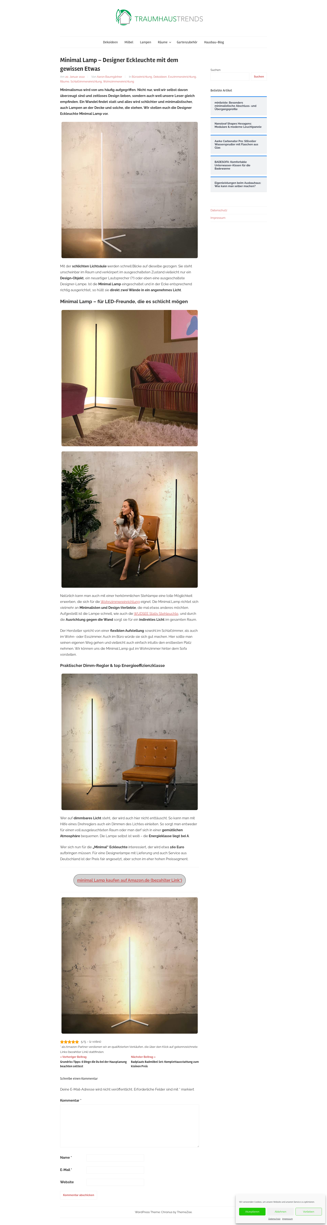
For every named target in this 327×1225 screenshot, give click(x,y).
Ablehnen (280, 1211)
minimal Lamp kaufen (98, 880)
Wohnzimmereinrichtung (118, 81)
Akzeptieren (252, 1211)
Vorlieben (308, 1211)
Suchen (216, 70)
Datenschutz (274, 1219)
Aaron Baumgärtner (109, 76)
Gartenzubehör (187, 42)
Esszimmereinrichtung (182, 76)
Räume (163, 42)
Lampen (145, 42)
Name (66, 1157)
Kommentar (70, 1100)
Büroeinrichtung (142, 76)
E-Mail (66, 1170)
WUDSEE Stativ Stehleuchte (156, 614)
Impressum (287, 1219)
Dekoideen (110, 42)
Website (67, 1182)
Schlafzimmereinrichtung (86, 81)
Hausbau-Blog (214, 42)
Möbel (128, 42)
